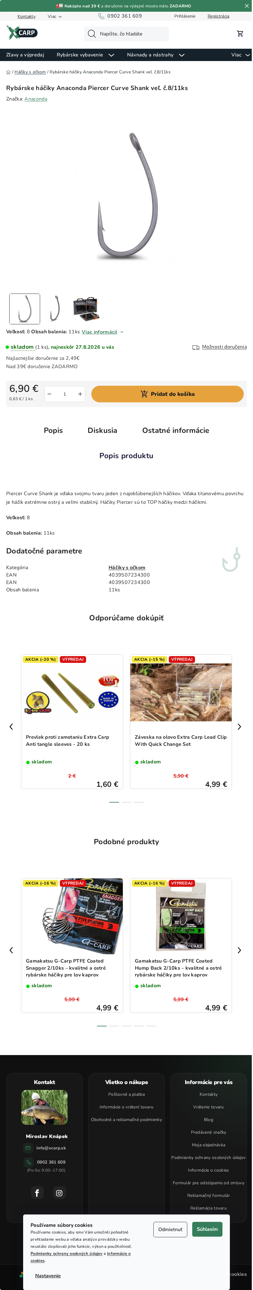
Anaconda (35, 99)
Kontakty (26, 16)
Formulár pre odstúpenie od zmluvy (208, 1183)
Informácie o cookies (208, 1170)
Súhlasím (207, 1229)
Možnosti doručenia (224, 346)
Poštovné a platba (126, 1094)
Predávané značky (208, 1132)
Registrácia (218, 16)
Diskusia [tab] (102, 430)
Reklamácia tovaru (208, 1208)
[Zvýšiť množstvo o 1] (80, 394)
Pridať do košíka (173, 394)
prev (12, 727)
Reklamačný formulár (208, 1195)
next (240, 727)
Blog (208, 1120)
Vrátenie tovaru (208, 1107)
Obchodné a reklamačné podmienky (126, 1120)
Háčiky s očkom (127, 567)
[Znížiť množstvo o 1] (49, 394)
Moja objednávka (209, 1145)
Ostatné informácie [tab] (175, 430)
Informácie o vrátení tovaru (127, 1107)
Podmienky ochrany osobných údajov (66, 1253)
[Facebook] (37, 1192)
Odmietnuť (170, 1229)
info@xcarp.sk (51, 1148)
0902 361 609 (124, 16)
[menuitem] (25, 55)
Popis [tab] (53, 430)
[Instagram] (59, 1192)
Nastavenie (48, 1275)
